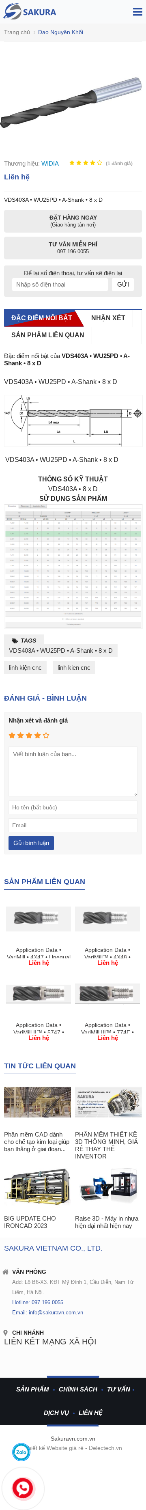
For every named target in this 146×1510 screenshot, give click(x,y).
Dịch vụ (56, 1412)
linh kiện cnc (25, 667)
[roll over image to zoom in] (71, 102)
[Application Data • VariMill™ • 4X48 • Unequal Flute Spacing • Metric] (107, 939)
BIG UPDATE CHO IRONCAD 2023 (30, 1222)
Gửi (123, 284)
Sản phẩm (32, 1389)
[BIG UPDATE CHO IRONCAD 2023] (37, 1186)
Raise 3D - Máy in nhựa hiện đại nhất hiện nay (106, 1222)
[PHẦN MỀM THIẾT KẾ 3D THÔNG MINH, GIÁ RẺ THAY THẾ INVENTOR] (108, 1102)
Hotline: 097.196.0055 (37, 1302)
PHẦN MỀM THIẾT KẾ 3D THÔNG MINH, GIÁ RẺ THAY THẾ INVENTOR (106, 1145)
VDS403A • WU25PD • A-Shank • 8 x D (61, 650)
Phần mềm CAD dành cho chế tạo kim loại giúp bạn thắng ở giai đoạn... (36, 1141)
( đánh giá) (119, 163)
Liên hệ (91, 1412)
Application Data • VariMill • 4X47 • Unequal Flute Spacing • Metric (39, 957)
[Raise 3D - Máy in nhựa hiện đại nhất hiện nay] (108, 1186)
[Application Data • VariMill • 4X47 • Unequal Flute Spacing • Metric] (38, 939)
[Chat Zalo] (21, 1452)
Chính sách (78, 1389)
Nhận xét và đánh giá (38, 720)
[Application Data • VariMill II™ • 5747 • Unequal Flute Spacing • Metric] (38, 1015)
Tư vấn (118, 1389)
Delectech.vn (105, 1448)
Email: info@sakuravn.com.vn (47, 1312)
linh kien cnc (74, 667)
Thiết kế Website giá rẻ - (56, 1448)
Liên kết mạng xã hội (50, 1341)
